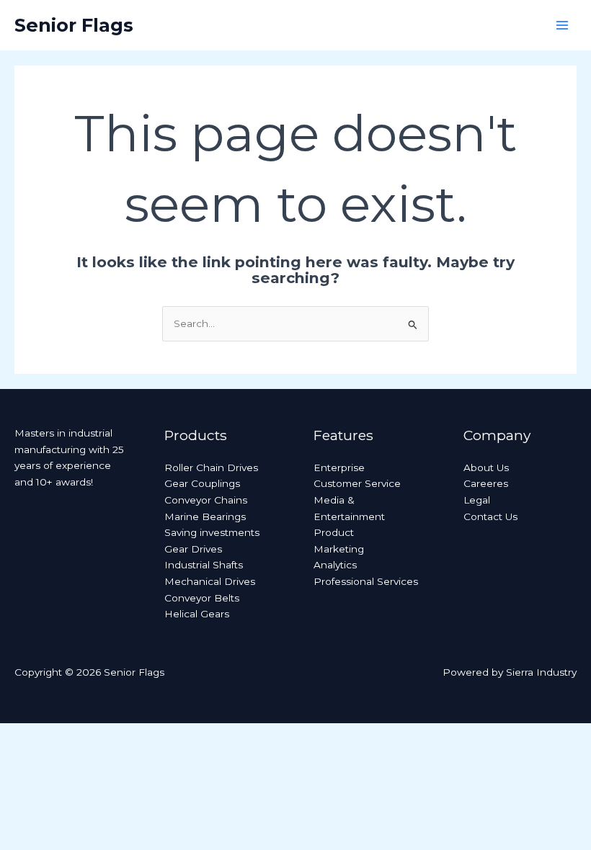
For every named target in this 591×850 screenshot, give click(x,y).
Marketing (339, 549)
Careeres (485, 483)
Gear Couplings (202, 483)
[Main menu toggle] (562, 25)
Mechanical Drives (209, 581)
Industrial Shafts (203, 565)
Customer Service (357, 483)
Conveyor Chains (205, 500)
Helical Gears (196, 613)
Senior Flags (73, 25)
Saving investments (211, 532)
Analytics (335, 565)
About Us (486, 467)
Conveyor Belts (201, 598)
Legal (476, 500)
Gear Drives (193, 549)
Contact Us (490, 516)
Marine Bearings (205, 516)
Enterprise (339, 467)
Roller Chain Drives (211, 467)
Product (334, 532)
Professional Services (366, 581)
